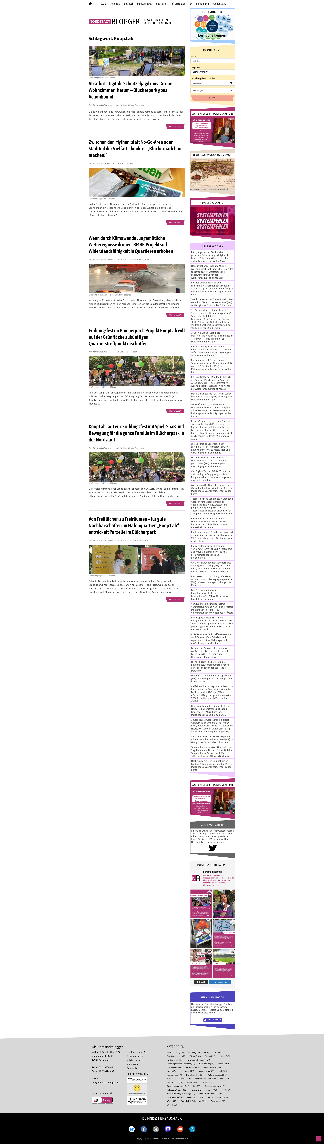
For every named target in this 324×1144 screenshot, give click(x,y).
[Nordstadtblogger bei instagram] (192, 1129)
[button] (212, 27)
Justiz (222, 1071)
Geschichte (192, 1067)
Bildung (195, 1056)
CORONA (210, 1056)
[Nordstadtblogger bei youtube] (180, 1129)
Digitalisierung (175, 1060)
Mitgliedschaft (134, 1060)
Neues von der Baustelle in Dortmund (209, 526)
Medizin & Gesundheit (205, 1079)
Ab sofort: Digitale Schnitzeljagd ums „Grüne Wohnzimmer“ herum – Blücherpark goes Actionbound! (130, 90)
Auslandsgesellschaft (198, 1052)
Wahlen (172, 1101)
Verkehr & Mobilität (218, 1097)
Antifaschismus (175, 1052)
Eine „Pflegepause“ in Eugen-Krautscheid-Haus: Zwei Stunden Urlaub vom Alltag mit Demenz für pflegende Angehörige (212, 728)
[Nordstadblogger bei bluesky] (132, 1129)
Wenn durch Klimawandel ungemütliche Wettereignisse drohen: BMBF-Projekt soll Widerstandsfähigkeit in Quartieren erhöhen (131, 244)
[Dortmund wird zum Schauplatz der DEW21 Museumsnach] (224, 904)
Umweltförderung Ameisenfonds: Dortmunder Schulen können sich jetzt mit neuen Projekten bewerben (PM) (210, 407)
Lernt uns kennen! (136, 1052)
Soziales (211, 1090)
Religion (196, 1090)
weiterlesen (175, 126)
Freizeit (223, 1064)
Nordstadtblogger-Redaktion (132, 105)
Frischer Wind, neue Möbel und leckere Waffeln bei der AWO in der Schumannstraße (211, 568)
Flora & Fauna (206, 1064)
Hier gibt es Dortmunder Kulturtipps (212, 305)
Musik (224, 1079)
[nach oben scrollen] (318, 1138)
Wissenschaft (218, 1101)
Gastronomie (174, 1067)
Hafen (171, 1071)
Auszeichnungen (135, 1056)
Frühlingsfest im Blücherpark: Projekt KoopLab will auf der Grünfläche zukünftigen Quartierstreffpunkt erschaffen (137, 337)
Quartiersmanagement (178, 1086)
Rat (196, 1086)
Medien (186, 1079)
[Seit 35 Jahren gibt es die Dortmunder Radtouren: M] (224, 933)
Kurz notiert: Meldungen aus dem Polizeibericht (211, 354)
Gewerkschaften (212, 1067)
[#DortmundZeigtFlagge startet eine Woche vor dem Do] (201, 904)
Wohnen (172, 1105)
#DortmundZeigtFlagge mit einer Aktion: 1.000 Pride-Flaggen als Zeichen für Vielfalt (211, 698)
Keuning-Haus (174, 1075)
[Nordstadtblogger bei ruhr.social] (168, 1129)
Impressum (132, 1064)
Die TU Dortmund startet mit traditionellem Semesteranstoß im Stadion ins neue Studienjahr (210, 325)
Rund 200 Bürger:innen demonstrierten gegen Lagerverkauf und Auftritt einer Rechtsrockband (212, 626)
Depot (225, 1056)
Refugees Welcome (177, 1090)
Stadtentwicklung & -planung (181, 1093)
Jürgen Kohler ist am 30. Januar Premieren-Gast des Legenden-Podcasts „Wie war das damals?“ (211, 434)
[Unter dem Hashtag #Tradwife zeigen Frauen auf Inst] (201, 963)
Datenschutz (133, 1068)
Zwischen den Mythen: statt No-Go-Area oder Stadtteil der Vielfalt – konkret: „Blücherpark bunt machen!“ (136, 148)
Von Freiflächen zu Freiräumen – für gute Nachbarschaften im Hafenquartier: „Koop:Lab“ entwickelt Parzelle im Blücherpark (134, 525)
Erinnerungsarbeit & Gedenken (181, 1064)
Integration (187, 1071)
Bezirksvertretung (176, 1056)
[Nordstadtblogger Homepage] (90, 4)
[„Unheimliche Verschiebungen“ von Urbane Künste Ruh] (201, 933)
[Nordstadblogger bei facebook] (144, 1129)
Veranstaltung (195, 1097)
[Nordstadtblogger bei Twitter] (156, 1129)
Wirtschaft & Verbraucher (193, 1101)
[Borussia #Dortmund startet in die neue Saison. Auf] (224, 963)
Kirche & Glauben (195, 1075)
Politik (192, 1082)
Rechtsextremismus (215, 1086)
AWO (217, 1052)
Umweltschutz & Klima (210, 1093)
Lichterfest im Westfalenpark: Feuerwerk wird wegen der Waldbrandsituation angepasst (208, 274)
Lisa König (124, 352)
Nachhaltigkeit (175, 1082)
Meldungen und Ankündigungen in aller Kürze (211, 259)
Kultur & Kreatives (217, 1075)
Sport (226, 1090)
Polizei (207, 1082)
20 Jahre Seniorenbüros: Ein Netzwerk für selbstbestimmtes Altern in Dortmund (211, 753)
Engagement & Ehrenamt (198, 1060)
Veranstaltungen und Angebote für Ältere (212, 612)
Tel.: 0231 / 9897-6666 (103, 1067)
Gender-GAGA (219, 3)
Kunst (171, 1079)
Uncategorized (175, 1097)
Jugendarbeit (206, 1071)
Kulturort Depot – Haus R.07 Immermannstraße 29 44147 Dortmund (106, 1056)
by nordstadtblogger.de (161, 1139)
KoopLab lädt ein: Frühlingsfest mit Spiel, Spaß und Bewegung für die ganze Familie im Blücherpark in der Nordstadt (136, 433)
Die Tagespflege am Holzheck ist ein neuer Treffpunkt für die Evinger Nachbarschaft (212, 510)
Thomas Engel (130, 163)
